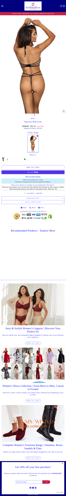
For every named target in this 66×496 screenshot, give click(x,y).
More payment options (33, 176)
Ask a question (33, 202)
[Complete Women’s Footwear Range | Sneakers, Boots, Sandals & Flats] (33, 423)
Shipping (26, 128)
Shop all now (33, 458)
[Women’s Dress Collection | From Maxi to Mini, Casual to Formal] (33, 365)
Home (32, 118)
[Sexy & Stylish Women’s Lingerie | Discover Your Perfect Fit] (33, 304)
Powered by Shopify (33, 494)
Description (33, 198)
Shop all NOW (33, 400)
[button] (33, 144)
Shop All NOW (33, 343)
